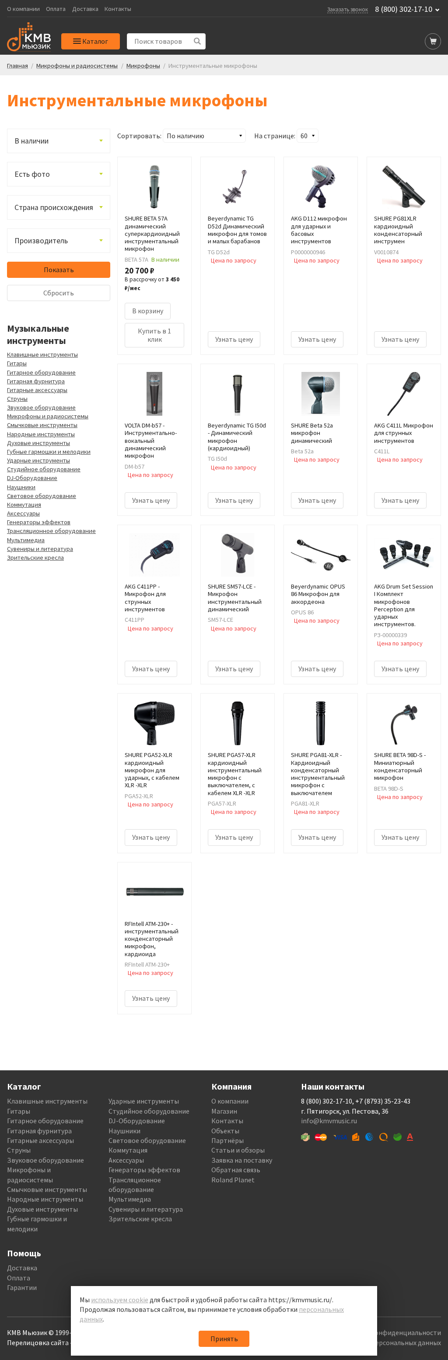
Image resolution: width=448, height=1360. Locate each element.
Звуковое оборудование (41, 407)
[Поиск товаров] (197, 41)
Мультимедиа (26, 540)
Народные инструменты (41, 434)
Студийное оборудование (43, 469)
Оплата (56, 9)
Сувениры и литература (40, 549)
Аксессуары (23, 513)
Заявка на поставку (241, 1160)
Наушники (21, 487)
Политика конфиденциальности (390, 1332)
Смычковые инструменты (42, 425)
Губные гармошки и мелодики (49, 452)
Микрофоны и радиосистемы (47, 416)
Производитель (41, 240)
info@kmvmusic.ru (329, 1120)
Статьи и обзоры (238, 1150)
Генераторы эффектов (38, 522)
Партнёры (227, 1140)
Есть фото (32, 174)
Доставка (85, 9)
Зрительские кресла (35, 557)
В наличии (31, 141)
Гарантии (22, 1287)
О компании (23, 9)
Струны (17, 399)
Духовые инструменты (38, 443)
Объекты (225, 1130)
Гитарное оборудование (41, 372)
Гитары (17, 363)
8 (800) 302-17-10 (403, 9)
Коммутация (24, 504)
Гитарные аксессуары (37, 390)
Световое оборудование (41, 496)
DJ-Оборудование (32, 478)
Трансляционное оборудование (51, 531)
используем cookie (119, 1299)
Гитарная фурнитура (36, 381)
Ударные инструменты (38, 460)
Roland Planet (233, 1179)
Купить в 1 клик (154, 335)
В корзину (147, 310)
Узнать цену (234, 339)
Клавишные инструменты (42, 354)
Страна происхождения (53, 207)
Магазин (224, 1111)
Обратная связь (235, 1169)
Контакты (118, 9)
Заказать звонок (347, 9)
